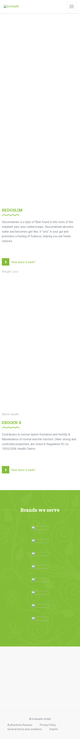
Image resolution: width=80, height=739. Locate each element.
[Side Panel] (71, 6)
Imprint (53, 729)
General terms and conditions (24, 729)
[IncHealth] (11, 6)
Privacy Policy (48, 724)
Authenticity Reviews (19, 724)
